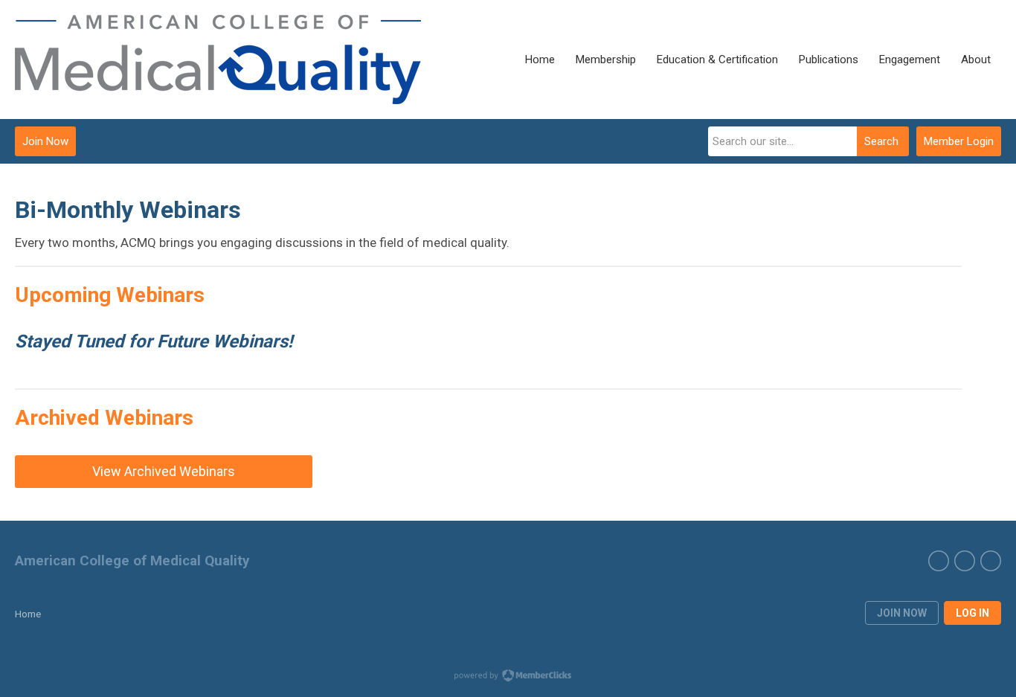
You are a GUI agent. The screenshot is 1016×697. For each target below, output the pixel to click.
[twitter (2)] (964, 560)
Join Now (45, 141)
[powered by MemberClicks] (508, 677)
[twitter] (938, 560)
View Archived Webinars (163, 471)
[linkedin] (990, 560)
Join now (902, 613)
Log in (972, 613)
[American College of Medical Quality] (218, 59)
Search (881, 141)
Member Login (959, 141)
